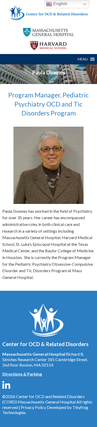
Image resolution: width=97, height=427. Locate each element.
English (59, 4)
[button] (83, 59)
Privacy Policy (33, 407)
